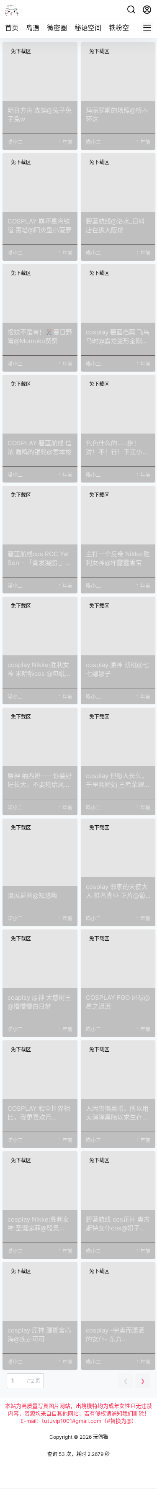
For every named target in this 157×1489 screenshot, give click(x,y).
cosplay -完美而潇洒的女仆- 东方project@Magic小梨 (115, 1339)
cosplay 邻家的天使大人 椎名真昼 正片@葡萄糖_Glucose (117, 895)
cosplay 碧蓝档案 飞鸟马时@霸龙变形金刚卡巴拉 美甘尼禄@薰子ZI (117, 341)
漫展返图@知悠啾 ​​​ (33, 895)
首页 (11, 27)
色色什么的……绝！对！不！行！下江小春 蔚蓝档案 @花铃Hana (117, 452)
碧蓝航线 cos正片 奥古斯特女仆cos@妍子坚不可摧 (118, 1228)
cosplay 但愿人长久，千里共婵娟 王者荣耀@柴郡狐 (118, 784)
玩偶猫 (100, 1437)
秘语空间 (88, 27)
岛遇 (32, 27)
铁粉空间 (122, 27)
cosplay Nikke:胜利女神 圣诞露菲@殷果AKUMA (38, 1228)
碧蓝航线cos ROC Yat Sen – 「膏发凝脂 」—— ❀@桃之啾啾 (38, 562)
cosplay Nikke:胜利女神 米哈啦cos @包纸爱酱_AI (39, 673)
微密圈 (57, 27)
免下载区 (21, 51)
